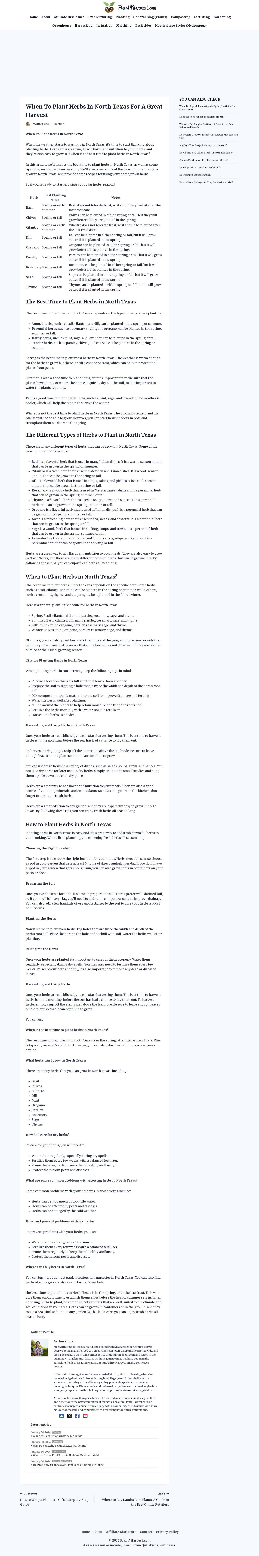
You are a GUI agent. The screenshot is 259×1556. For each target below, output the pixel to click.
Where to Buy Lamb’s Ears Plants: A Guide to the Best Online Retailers (135, 1499)
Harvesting (84, 25)
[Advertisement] (129, 56)
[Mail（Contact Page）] (61, 1416)
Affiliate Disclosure (69, 17)
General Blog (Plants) (150, 17)
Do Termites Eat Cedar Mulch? (195, 175)
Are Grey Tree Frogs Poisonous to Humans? (203, 145)
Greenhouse (61, 25)
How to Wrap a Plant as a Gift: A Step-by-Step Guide (54, 1499)
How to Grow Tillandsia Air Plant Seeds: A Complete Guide (68, 1464)
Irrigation (104, 25)
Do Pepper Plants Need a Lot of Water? (200, 167)
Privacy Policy (167, 1532)
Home (33, 17)
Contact (146, 1532)
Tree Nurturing (100, 17)
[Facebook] (77, 1416)
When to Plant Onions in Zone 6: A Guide (57, 1436)
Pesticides (143, 25)
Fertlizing (202, 17)
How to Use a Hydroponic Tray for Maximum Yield (206, 182)
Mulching (124, 25)
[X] (69, 1416)
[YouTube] (85, 1416)
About (45, 17)
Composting (180, 17)
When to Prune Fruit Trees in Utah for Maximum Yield (66, 1455)
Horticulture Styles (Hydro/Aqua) (181, 25)
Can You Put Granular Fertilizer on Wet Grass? (203, 160)
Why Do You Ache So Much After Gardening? (60, 1445)
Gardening (222, 17)
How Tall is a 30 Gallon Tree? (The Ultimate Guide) (205, 152)
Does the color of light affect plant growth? (201, 116)
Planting (123, 17)
